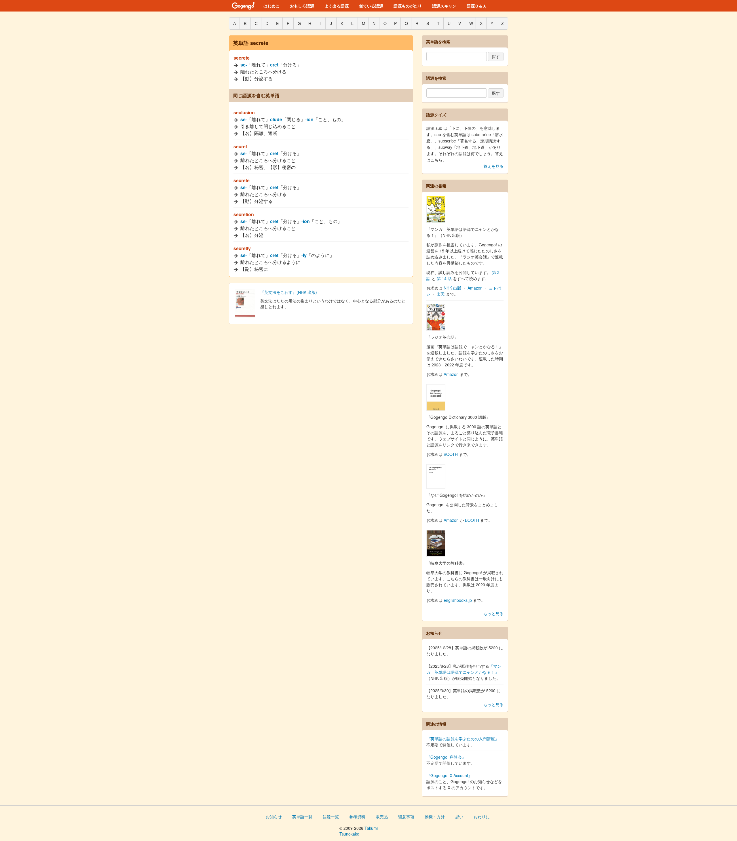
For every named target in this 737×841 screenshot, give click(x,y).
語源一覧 (331, 816)
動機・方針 (435, 816)
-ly (304, 255)
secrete (241, 57)
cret (274, 64)
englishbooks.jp (458, 600)
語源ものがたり (408, 6)
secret (240, 146)
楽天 (441, 294)
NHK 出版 (452, 288)
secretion (243, 214)
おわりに (482, 816)
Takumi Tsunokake (358, 831)
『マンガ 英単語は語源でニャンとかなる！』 (463, 669)
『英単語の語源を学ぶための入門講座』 (462, 738)
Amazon (475, 288)
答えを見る (493, 166)
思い (459, 816)
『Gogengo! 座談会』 (446, 757)
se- (243, 64)
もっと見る (493, 613)
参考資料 (357, 816)
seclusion (244, 112)
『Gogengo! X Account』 (449, 775)
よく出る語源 (336, 6)
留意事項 (406, 816)
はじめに (271, 6)
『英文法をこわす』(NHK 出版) (288, 292)
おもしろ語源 (302, 6)
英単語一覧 (302, 816)
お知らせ (274, 816)
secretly (242, 248)
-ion (309, 119)
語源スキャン (444, 6)
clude (276, 119)
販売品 (382, 816)
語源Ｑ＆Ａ (477, 6)
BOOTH (451, 454)
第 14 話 (444, 278)
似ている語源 (371, 6)
